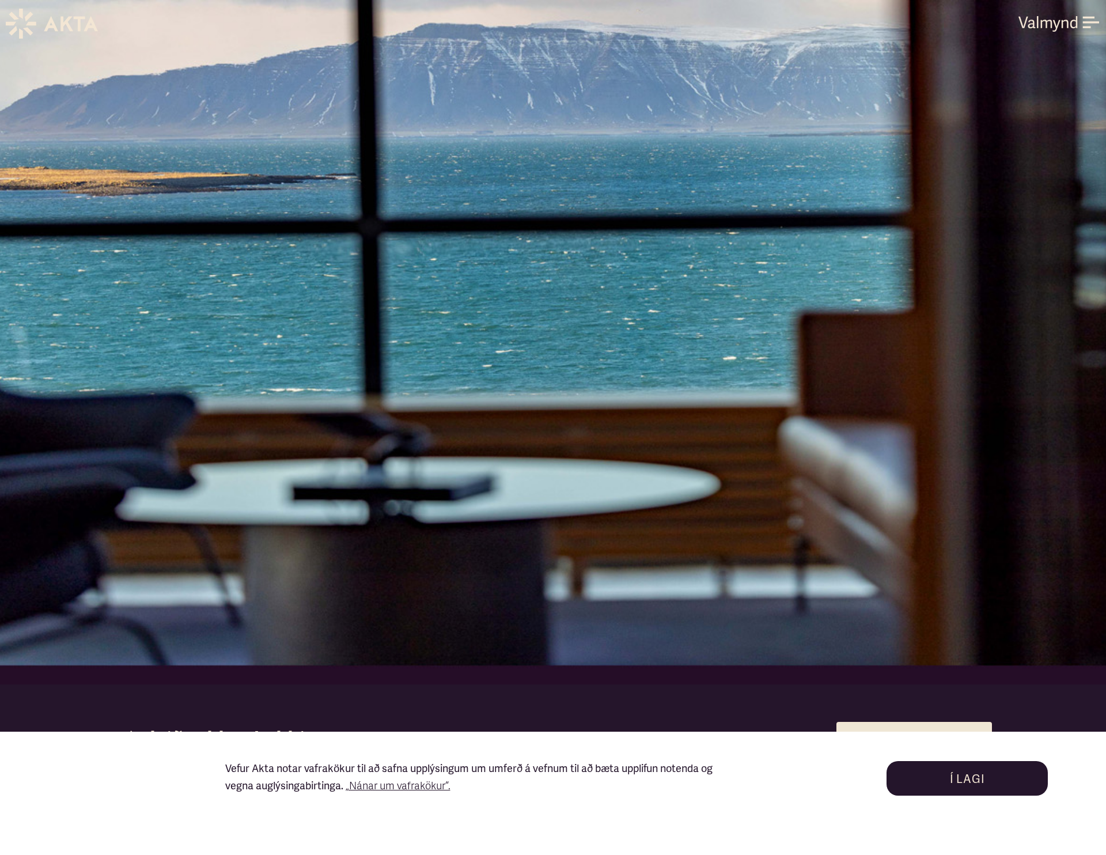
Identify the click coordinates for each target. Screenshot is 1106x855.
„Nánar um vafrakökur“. (398, 786)
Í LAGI (967, 780)
